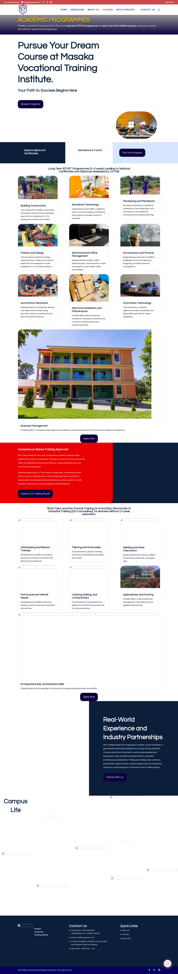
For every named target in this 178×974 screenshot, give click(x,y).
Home (64, 10)
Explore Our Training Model (35, 493)
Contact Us (147, 10)
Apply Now (169, 2)
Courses (107, 10)
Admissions (77, 10)
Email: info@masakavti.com (82, 937)
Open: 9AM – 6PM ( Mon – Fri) (83, 949)
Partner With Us (114, 777)
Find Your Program (132, 152)
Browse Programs (30, 104)
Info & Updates (125, 10)
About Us (93, 10)
